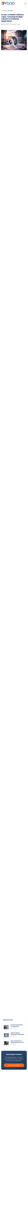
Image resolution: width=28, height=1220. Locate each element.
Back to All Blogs (8, 10)
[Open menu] (25, 3)
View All (24, 917)
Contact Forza (6, 899)
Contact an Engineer (14, 1065)
